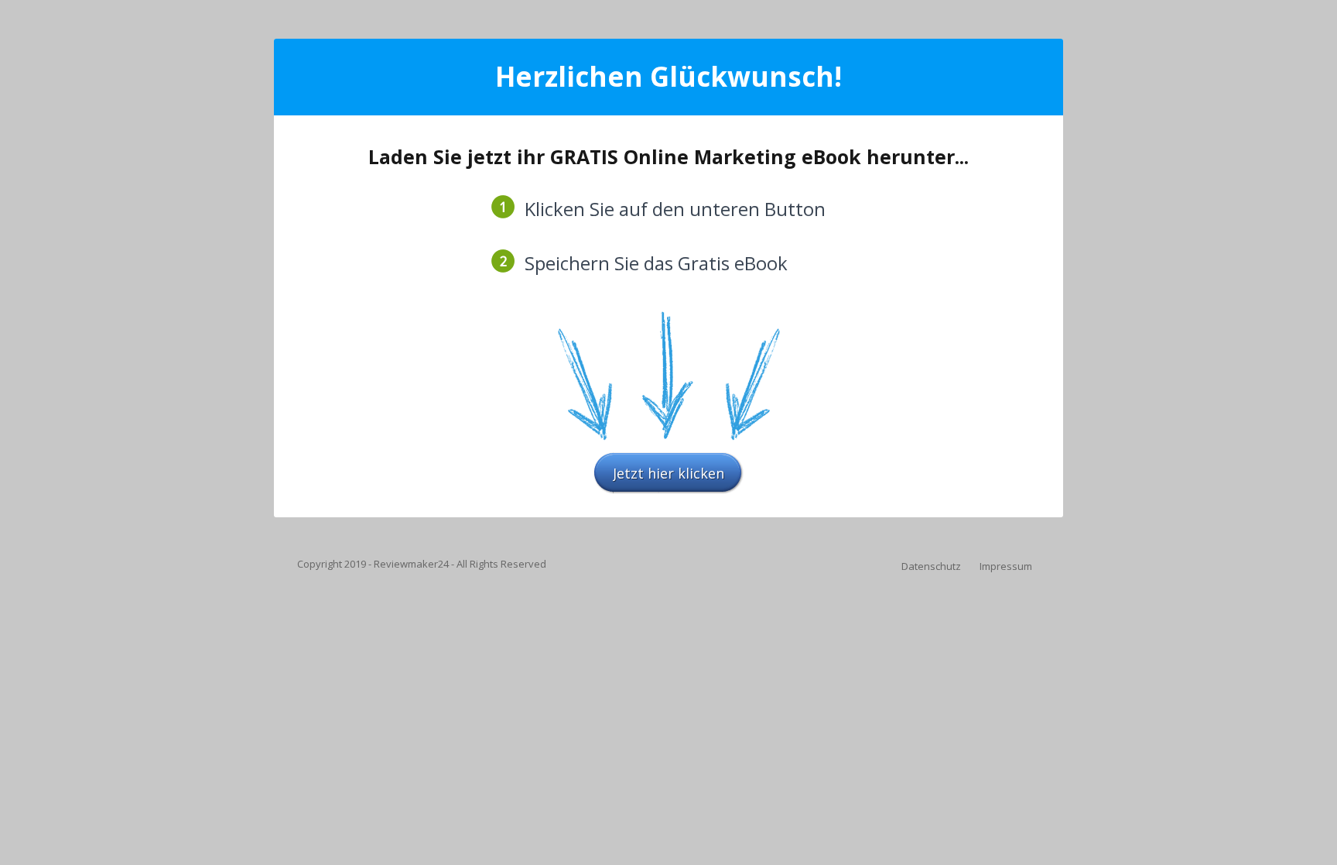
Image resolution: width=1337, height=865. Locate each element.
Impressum (1006, 566)
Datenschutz (931, 566)
